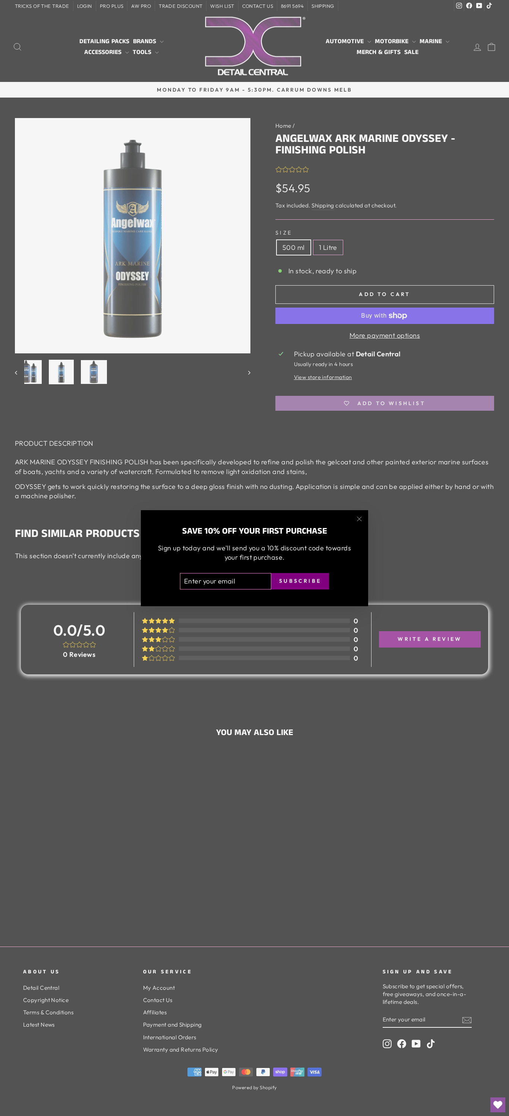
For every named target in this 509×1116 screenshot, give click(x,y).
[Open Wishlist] (497, 1104)
